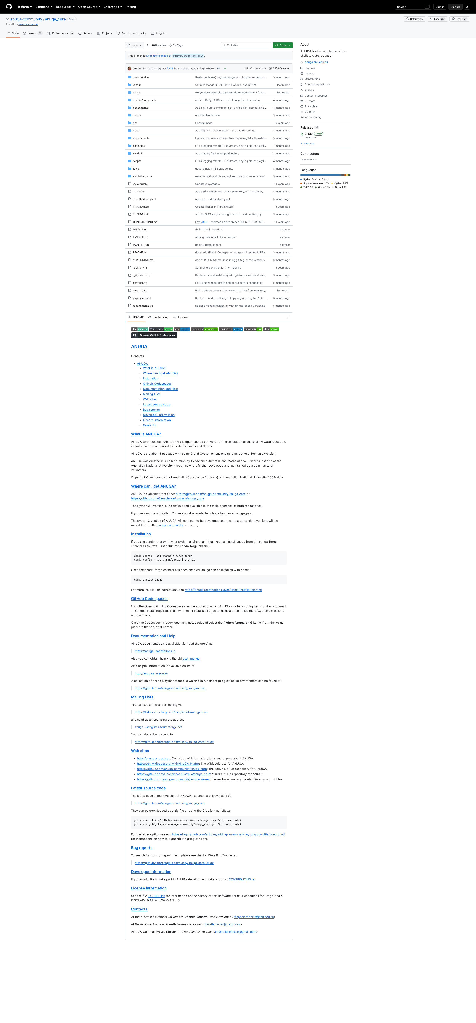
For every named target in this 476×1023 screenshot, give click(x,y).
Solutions (42, 7)
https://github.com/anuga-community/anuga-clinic (170, 688)
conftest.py (140, 282)
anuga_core (55, 19)
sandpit (137, 153)
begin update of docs (208, 244)
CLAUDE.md (140, 214)
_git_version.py (142, 275)
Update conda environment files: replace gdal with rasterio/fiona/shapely (239, 138)
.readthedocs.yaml (144, 199)
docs (136, 130)
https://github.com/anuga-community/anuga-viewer (173, 779)
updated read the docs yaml (212, 199)
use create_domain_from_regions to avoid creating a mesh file (232, 176)
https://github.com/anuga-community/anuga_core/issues (174, 742)
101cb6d (248, 68)
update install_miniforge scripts (214, 168)
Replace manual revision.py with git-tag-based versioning (230, 275)
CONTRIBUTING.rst (145, 221)
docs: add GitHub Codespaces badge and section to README (233, 252)
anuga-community (26, 19)
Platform (22, 7)
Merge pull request (154, 68)
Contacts (149, 425)
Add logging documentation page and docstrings (225, 130)
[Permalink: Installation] (128, 534)
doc (135, 122)
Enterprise (111, 7)
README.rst (140, 252)
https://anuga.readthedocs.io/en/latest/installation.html (223, 590)
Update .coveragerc (207, 183)
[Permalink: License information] (128, 888)
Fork (439, 18)
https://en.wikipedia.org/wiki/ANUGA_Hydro (168, 763)
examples (139, 145)
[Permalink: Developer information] (128, 871)
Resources (64, 7)
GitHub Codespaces (157, 383)
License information (157, 420)
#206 (170, 68)
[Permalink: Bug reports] (128, 847)
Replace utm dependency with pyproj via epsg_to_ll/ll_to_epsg (233, 298)
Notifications (416, 18)
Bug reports (151, 409)
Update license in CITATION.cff (214, 206)
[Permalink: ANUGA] (128, 346)
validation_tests (142, 176)
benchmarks (140, 107)
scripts (137, 161)
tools (136, 168)
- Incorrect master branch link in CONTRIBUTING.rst (239, 221)
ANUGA (139, 346)
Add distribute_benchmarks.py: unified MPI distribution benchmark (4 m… (240, 107)
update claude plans (207, 115)
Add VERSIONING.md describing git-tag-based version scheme (234, 260)
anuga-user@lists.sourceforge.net (158, 727)
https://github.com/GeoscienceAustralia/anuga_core (167, 498)
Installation (150, 378)
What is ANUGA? (154, 368)
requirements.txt (143, 305)
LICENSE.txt (140, 237)
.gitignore (138, 191)
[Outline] (288, 317)
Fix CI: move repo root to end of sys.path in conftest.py (229, 282)
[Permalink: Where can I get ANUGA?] (128, 486)
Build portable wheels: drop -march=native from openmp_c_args (234, 290)
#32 (204, 221)
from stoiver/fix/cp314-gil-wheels (194, 68)
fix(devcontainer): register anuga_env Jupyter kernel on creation (234, 77)
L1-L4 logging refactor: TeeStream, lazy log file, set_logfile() (231, 145)
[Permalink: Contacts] (128, 909)
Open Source (87, 7)
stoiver (137, 68)
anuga (137, 92)
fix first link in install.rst (209, 229)
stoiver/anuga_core (28, 24)
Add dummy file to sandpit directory (217, 153)
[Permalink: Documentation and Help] (128, 636)
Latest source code (156, 404)
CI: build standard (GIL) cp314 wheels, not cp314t (225, 84)
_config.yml (140, 267)
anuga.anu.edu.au (316, 62)
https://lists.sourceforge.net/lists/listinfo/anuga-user (171, 712)
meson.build (140, 290)
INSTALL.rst (140, 229)
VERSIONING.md (143, 260)
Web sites (150, 399)
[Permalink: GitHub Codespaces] (128, 598)
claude (137, 115)
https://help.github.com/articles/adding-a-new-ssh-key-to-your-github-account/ (228, 834)
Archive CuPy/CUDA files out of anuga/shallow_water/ (227, 100)
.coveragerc (140, 183)
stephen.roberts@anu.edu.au (254, 917)
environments (141, 138)
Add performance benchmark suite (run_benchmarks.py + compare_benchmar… (244, 191)
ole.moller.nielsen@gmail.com (235, 931)
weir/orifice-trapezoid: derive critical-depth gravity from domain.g (235, 92)
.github (137, 84)
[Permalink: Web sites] (128, 751)
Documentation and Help (160, 389)
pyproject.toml (142, 298)
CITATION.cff (141, 206)
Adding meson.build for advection (215, 237)
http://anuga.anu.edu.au (151, 673)
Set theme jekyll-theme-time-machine (218, 267)
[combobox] (247, 45)
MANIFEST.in (141, 244)
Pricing (131, 7)
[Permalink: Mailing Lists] (128, 697)
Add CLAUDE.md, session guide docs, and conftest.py (228, 214)
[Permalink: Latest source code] (128, 788)
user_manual (191, 658)
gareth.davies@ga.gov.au (222, 924)
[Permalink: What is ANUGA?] (128, 434)
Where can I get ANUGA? (160, 373)
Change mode (203, 122)
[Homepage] (9, 7)
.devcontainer (141, 77)
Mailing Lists (151, 394)
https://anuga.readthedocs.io (155, 651)
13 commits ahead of (158, 55)
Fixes (198, 221)
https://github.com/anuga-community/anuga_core (211, 494)
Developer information (159, 415)
